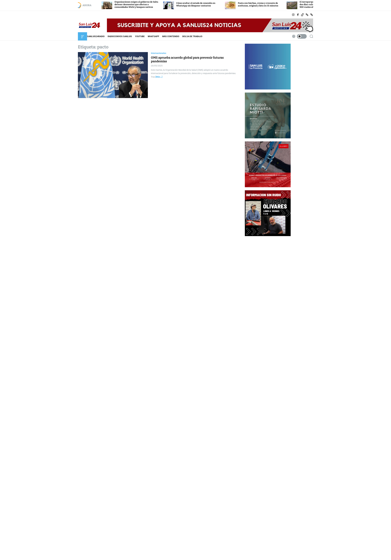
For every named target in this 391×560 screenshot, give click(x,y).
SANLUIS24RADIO (96, 36)
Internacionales (158, 53)
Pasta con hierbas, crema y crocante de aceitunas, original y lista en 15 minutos (235, 4)
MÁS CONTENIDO (170, 36)
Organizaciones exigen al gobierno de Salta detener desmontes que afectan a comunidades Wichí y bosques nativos (114, 4)
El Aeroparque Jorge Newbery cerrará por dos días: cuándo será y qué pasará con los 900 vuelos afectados (298, 4)
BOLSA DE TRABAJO (192, 36)
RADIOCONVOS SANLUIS (120, 36)
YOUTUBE (140, 36)
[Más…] (158, 77)
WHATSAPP (153, 36)
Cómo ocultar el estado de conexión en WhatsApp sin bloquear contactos (173, 4)
